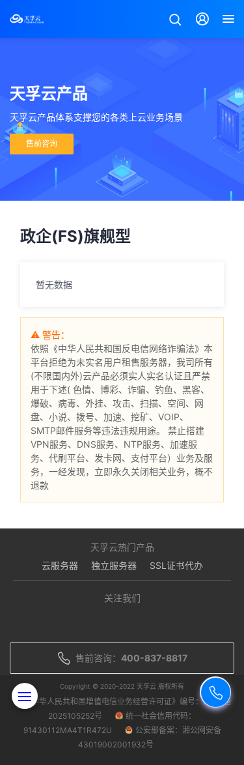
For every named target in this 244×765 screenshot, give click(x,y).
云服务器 (60, 565)
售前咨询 (41, 144)
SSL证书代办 (176, 565)
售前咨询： (131, 657)
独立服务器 (114, 565)
